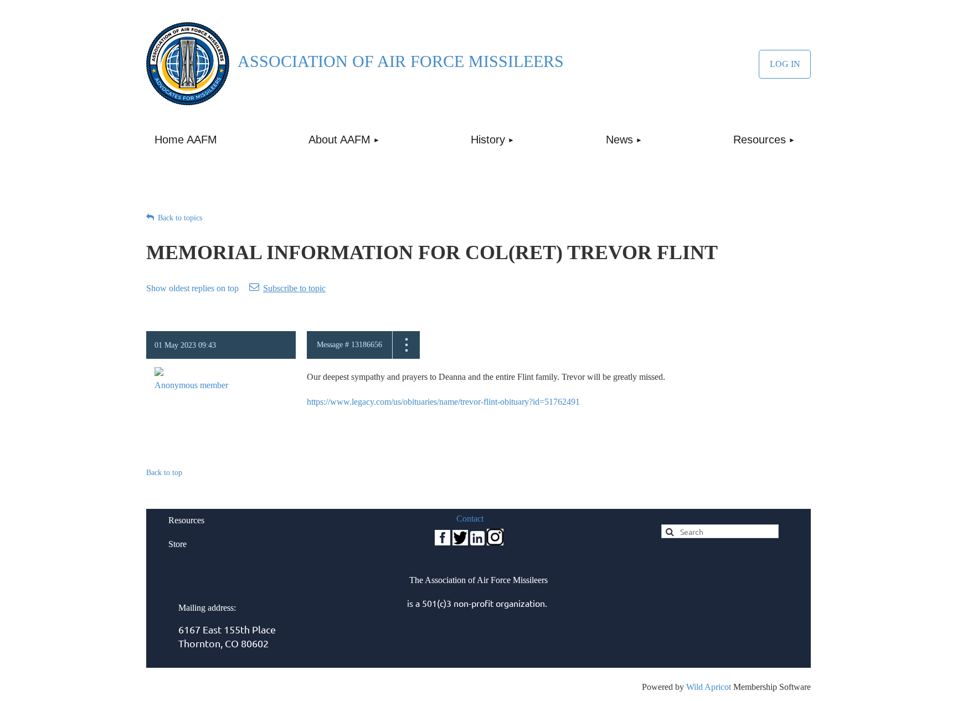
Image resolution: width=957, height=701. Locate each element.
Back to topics (180, 218)
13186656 (366, 345)
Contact (469, 518)
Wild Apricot (708, 687)
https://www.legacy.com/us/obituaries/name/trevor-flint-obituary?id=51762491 (443, 401)
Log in (785, 64)
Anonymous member (191, 385)
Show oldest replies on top (192, 288)
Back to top (164, 472)
